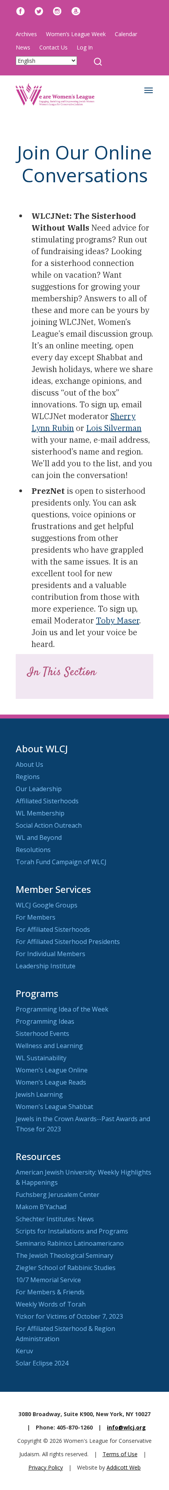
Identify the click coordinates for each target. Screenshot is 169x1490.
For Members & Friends (50, 1292)
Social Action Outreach (49, 825)
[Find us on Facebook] (20, 10)
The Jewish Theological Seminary (64, 1255)
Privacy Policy (45, 1467)
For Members (35, 917)
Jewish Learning (39, 1094)
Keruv (24, 1351)
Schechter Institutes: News (55, 1219)
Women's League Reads (51, 1082)
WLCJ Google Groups (46, 905)
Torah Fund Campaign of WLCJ (61, 862)
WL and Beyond (39, 837)
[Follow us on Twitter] (39, 10)
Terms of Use (120, 1454)
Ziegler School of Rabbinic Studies (66, 1267)
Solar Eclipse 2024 (42, 1363)
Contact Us (53, 47)
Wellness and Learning (49, 1045)
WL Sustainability (41, 1058)
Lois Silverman (113, 428)
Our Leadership (39, 788)
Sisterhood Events (42, 1033)
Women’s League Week (76, 34)
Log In (85, 47)
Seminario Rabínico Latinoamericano (70, 1243)
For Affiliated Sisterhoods (53, 929)
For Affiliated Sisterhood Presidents (68, 941)
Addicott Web (124, 1467)
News (23, 47)
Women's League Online (52, 1070)
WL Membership (40, 813)
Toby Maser (117, 620)
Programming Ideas (45, 1021)
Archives (26, 34)
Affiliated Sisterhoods (47, 801)
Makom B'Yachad (41, 1206)
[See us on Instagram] (57, 10)
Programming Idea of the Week (62, 1009)
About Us (29, 764)
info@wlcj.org (126, 1427)
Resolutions (33, 849)
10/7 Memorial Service (48, 1280)
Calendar (126, 34)
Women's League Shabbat (54, 1106)
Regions (28, 776)
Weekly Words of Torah (51, 1304)
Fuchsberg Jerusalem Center (57, 1194)
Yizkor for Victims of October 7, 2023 (69, 1316)
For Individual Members (50, 953)
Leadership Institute (45, 966)
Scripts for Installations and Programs (72, 1231)
